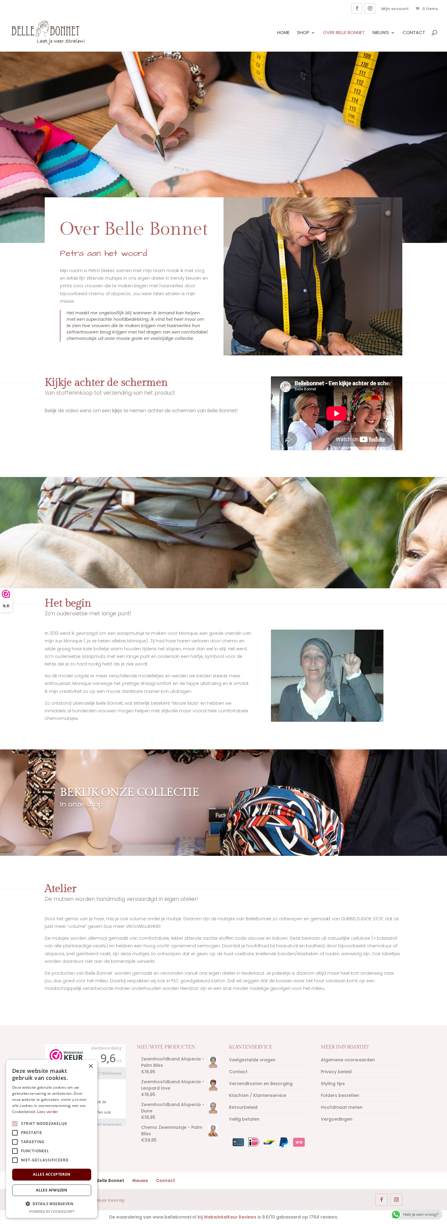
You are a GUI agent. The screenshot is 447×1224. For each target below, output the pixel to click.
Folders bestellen (340, 1095)
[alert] (51, 1139)
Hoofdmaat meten (341, 1107)
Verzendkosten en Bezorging (261, 1084)
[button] (51, 1204)
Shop (303, 33)
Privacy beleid (336, 1072)
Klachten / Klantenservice (257, 1095)
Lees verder (47, 1111)
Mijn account (395, 8)
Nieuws (380, 33)
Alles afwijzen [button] (52, 1190)
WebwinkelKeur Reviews (230, 1217)
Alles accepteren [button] (51, 1174)
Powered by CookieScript (51, 1211)
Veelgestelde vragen (252, 1060)
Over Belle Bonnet (344, 33)
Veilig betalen (244, 1119)
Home (283, 33)
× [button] (90, 1066)
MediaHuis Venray (104, 1200)
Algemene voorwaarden (348, 1060)
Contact (414, 33)
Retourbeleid (243, 1107)
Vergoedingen (336, 1119)
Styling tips (333, 1084)
